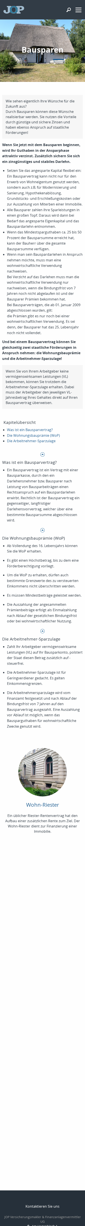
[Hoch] (42, 454)
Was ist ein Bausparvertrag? (30, 429)
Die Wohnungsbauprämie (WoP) (33, 435)
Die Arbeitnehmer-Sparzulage (31, 441)
